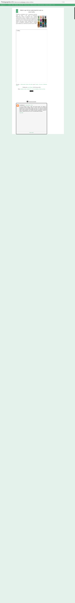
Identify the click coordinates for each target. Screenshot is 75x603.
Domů (10, 4)
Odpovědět (21, 112)
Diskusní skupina (34, 4)
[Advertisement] (53, 27)
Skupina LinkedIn (48, 4)
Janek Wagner (30, 87)
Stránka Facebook (41, 4)
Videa (13, 4)
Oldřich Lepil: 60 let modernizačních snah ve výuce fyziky (31, 11)
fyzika (25, 89)
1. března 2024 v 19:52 (28, 105)
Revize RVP (21, 4)
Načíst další (31, 132)
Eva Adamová (21, 105)
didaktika (22, 89)
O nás (53, 4)
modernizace (29, 89)
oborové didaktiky (35, 89)
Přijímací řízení (27, 4)
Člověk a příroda (42, 89)
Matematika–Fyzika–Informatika (27, 84)
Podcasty (16, 4)
